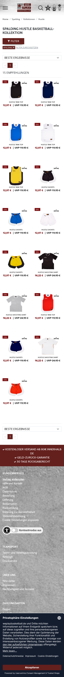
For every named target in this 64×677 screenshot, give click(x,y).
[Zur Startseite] (24, 7)
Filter (14, 41)
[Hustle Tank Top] (16, 98)
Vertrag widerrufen (13, 479)
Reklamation (10, 503)
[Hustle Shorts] (48, 183)
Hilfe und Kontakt (12, 483)
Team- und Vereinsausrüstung (20, 552)
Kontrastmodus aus (30, 530)
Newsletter (9, 581)
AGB (5, 487)
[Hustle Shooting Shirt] (48, 268)
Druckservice (10, 560)
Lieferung (8, 499)
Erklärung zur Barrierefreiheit (19, 512)
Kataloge (8, 556)
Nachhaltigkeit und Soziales (18, 589)
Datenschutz (10, 491)
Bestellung (9, 495)
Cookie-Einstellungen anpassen (21, 520)
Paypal (6, 609)
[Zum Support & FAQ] (48, 7)
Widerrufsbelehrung (14, 516)
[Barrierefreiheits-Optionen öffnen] (7, 530)
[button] (5, 8)
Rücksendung (10, 507)
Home (5, 19)
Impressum (9, 585)
